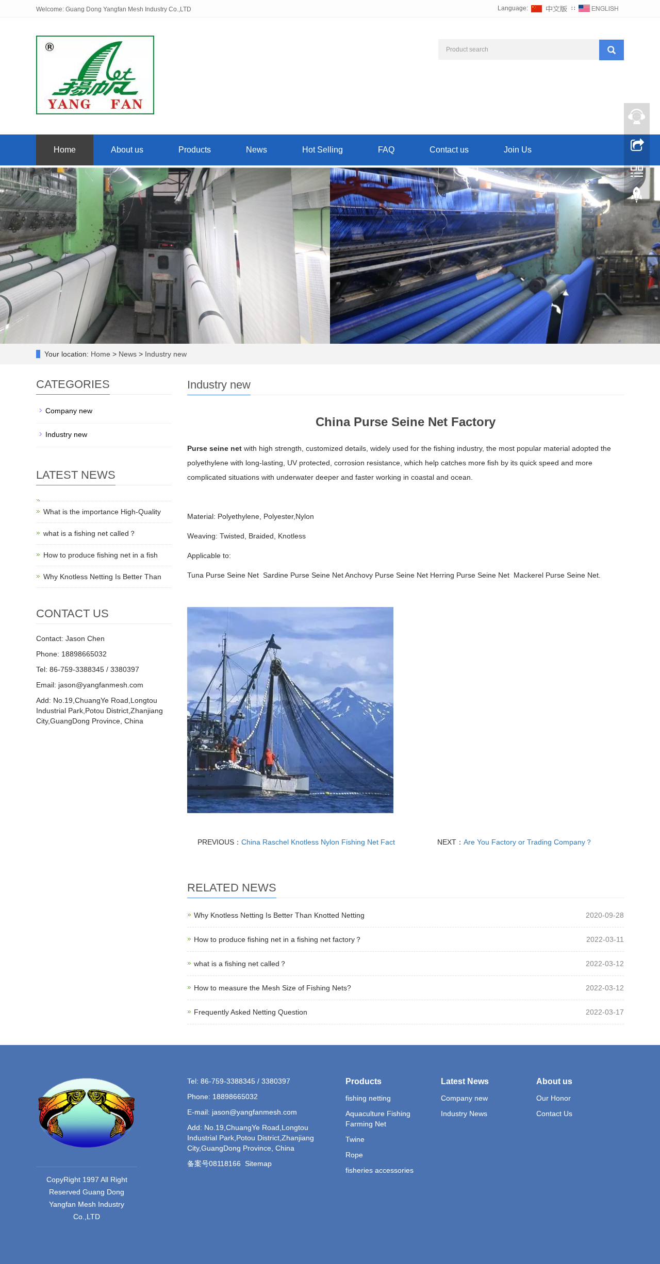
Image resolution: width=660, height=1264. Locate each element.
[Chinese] (550, 8)
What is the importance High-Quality (102, 512)
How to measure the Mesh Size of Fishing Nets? (272, 988)
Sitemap (258, 1163)
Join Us (518, 149)
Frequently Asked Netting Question (250, 1012)
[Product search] (611, 50)
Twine (355, 1139)
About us (127, 149)
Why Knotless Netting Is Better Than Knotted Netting (279, 915)
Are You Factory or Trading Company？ (528, 842)
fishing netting (368, 1098)
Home (65, 149)
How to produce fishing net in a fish (100, 555)
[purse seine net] (290, 709)
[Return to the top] (637, 197)
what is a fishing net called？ (240, 963)
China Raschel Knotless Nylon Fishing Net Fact (318, 842)
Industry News (464, 1113)
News (256, 149)
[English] (599, 8)
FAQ (386, 149)
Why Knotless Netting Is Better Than (102, 576)
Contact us (449, 149)
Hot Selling (322, 149)
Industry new (165, 354)
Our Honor (553, 1098)
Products (194, 149)
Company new (68, 411)
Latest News (465, 1081)
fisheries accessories (379, 1170)
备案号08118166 (214, 1163)
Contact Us (554, 1113)
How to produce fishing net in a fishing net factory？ (278, 939)
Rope (354, 1155)
